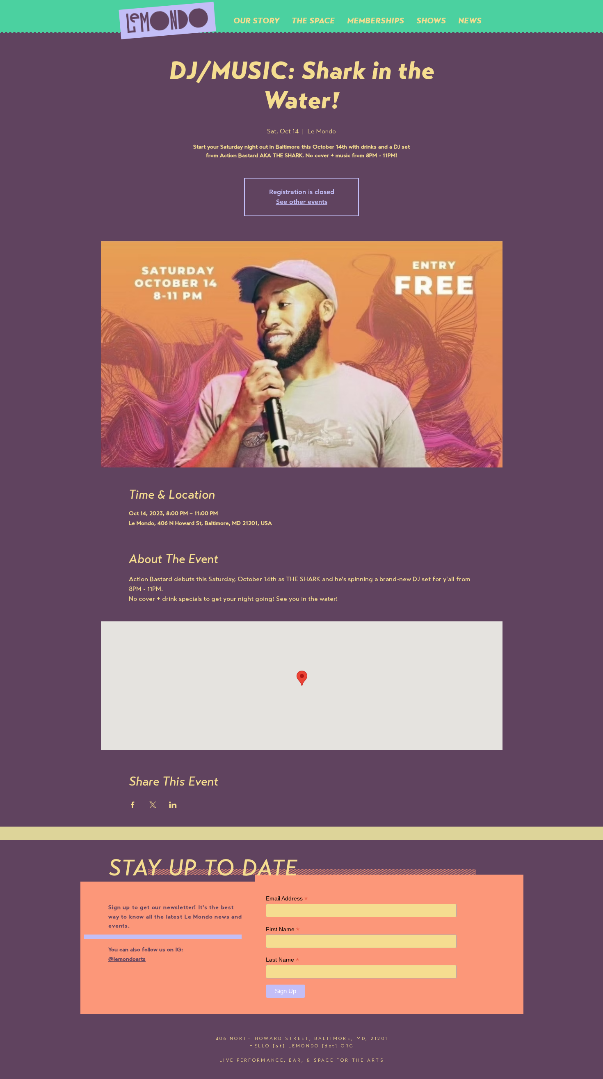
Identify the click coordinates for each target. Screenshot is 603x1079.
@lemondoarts (127, 959)
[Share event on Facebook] (133, 805)
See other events (301, 202)
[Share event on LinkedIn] (173, 805)
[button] (313, 20)
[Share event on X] (153, 805)
